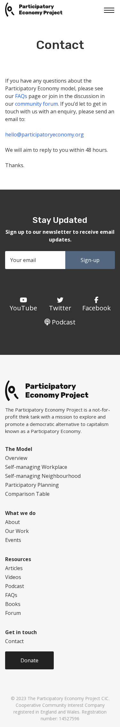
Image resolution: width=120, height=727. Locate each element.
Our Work (17, 531)
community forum (36, 103)
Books (12, 604)
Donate (29, 660)
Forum (13, 613)
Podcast (14, 586)
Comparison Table (27, 493)
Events (13, 539)
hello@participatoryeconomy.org (44, 134)
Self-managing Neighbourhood (43, 475)
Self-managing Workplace (36, 466)
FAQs (21, 96)
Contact (14, 641)
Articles (14, 568)
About (12, 522)
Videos (13, 577)
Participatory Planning (32, 484)
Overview (16, 458)
